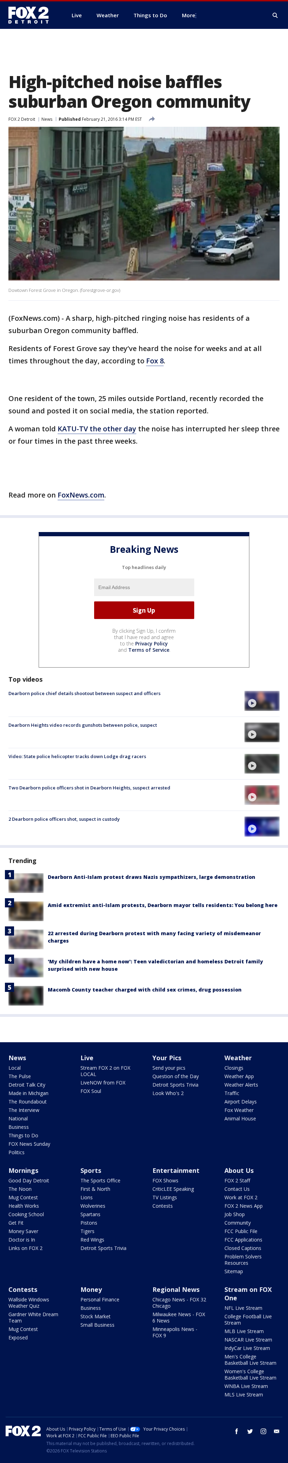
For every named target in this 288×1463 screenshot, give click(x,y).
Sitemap (233, 1271)
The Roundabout (27, 1101)
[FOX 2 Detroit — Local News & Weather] (31, 15)
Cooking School (26, 1214)
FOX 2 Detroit (21, 119)
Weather (238, 1058)
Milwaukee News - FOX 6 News (178, 1317)
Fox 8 (155, 360)
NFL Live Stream (243, 1308)
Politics (16, 1152)
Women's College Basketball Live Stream (250, 1374)
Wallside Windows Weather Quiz (28, 1302)
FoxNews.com (81, 495)
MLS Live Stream (243, 1394)
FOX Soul (90, 1091)
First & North (95, 1189)
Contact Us (237, 1189)
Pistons (88, 1222)
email (276, 1431)
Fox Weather (239, 1110)
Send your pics (168, 1067)
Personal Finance (99, 1299)
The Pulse (19, 1076)
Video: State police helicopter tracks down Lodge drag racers (77, 756)
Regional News (175, 1289)
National (18, 1118)
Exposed (18, 1337)
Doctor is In (21, 1239)
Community (237, 1222)
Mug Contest (23, 1197)
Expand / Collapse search (275, 15)
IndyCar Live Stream (247, 1348)
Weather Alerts (241, 1084)
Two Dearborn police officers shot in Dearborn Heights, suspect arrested (89, 787)
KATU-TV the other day (97, 428)
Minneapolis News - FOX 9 (174, 1332)
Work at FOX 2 (240, 1197)
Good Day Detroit (28, 1180)
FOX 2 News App (243, 1205)
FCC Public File (240, 1231)
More (188, 15)
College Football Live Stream (248, 1319)
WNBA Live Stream (246, 1386)
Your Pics (166, 1058)
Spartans (90, 1214)
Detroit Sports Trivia (175, 1084)
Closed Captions (242, 1248)
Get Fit (16, 1222)
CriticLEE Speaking (173, 1189)
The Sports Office (100, 1180)
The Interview (23, 1110)
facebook (236, 1431)
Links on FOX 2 (25, 1248)
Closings (233, 1067)
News (46, 119)
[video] (262, 701)
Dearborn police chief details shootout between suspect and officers (84, 693)
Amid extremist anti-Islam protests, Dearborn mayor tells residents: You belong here (162, 905)
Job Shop (234, 1214)
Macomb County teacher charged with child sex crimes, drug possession (145, 989)
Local (14, 1067)
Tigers (87, 1231)
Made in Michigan (28, 1093)
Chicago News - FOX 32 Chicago (179, 1302)
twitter (250, 1431)
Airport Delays (240, 1101)
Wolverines (92, 1205)
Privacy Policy (151, 643)
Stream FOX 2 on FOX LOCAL (105, 1070)
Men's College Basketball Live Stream (250, 1359)
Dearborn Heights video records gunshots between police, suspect (82, 725)
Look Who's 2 (168, 1093)
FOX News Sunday (29, 1143)
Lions (86, 1197)
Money (91, 1289)
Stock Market (95, 1316)
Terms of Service (148, 649)
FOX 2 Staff (237, 1180)
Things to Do (23, 1135)
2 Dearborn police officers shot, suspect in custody (64, 819)
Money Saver (23, 1231)
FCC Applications (243, 1239)
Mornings (23, 1170)
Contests (162, 1205)
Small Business (97, 1324)
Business (18, 1127)
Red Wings (92, 1239)
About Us (239, 1170)
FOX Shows (165, 1180)
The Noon (20, 1189)
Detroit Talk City (26, 1084)
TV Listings (164, 1197)
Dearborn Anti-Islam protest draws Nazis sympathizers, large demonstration (151, 877)
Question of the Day (175, 1076)
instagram (263, 1431)
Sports (90, 1170)
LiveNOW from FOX (102, 1082)
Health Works (23, 1205)
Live (86, 1058)
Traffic (231, 1093)
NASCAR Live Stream (248, 1339)
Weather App (239, 1076)
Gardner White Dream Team (33, 1317)
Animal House (240, 1118)
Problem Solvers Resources (243, 1259)
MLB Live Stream (244, 1331)
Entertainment (175, 1170)
